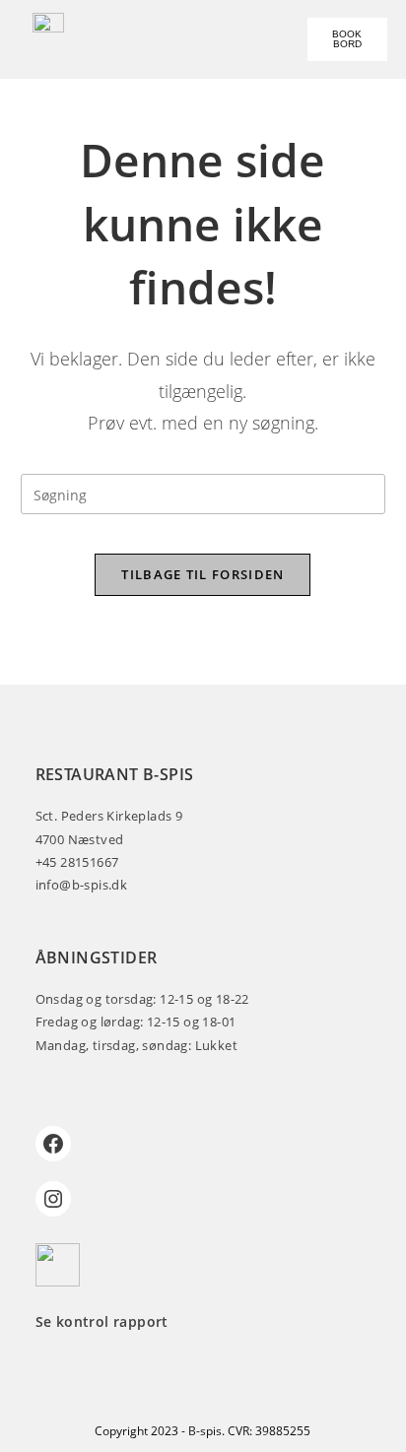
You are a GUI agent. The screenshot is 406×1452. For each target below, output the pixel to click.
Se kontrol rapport (102, 1321)
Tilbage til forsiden (202, 574)
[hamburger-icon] (154, 39)
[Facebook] (53, 1143)
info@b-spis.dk (81, 884)
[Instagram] (53, 1199)
